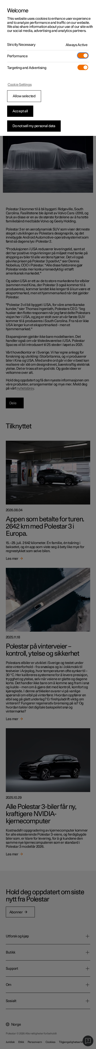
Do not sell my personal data (34, 126)
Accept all (20, 111)
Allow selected (24, 96)
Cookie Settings (20, 84)
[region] (48, 68)
